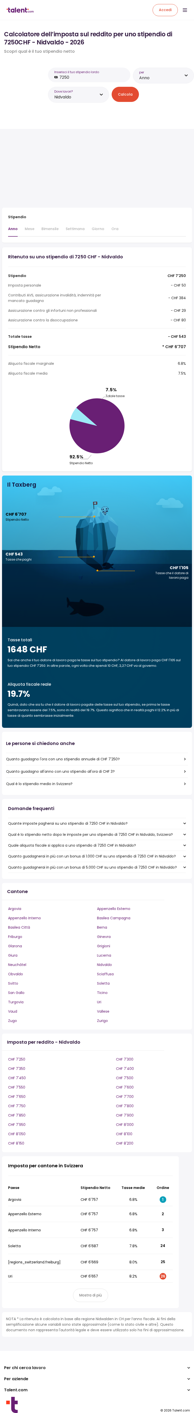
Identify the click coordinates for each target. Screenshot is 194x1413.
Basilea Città (19, 927)
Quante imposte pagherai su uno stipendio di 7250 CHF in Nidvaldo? (68, 823)
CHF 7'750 (17, 1106)
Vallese (103, 1011)
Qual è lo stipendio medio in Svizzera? (39, 783)
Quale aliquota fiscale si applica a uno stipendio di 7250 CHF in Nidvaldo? (72, 845)
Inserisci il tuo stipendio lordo (76, 72)
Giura (12, 955)
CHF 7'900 (125, 1115)
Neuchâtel (17, 964)
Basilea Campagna (113, 918)
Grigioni (103, 946)
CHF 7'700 (125, 1096)
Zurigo (102, 1020)
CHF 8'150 (16, 1143)
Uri (99, 1002)
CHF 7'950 (17, 1124)
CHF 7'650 (17, 1096)
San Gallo (16, 992)
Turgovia (15, 1002)
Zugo (12, 1020)
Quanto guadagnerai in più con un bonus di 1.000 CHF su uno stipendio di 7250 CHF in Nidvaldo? (92, 856)
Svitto (13, 983)
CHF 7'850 (17, 1115)
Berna (102, 927)
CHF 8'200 (124, 1143)
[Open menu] (185, 10)
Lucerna (104, 955)
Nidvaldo (104, 964)
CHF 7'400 (125, 1068)
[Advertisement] (90, 168)
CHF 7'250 (16, 1059)
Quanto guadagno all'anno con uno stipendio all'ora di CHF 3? (60, 771)
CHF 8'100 (124, 1134)
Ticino (102, 992)
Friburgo (15, 936)
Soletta (103, 983)
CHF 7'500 (124, 1077)
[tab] (13, 231)
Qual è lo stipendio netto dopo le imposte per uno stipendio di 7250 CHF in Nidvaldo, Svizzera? (90, 834)
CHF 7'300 (124, 1059)
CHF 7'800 (125, 1106)
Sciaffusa (105, 974)
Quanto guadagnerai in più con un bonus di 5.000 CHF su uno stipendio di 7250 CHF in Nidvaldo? (92, 867)
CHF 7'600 (125, 1087)
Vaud (12, 1011)
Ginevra (104, 936)
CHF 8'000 (125, 1124)
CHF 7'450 (17, 1077)
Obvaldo (15, 974)
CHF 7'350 (16, 1068)
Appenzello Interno (24, 918)
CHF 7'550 (16, 1087)
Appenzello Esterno (113, 908)
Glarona (15, 946)
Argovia (14, 908)
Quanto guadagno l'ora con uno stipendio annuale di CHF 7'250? (63, 759)
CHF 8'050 (17, 1134)
